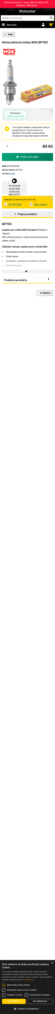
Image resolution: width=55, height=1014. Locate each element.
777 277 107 (14, 204)
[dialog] (27, 987)
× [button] (52, 963)
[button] (27, 1009)
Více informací (28, 979)
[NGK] (9, 52)
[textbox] (27, 18)
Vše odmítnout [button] (40, 1001)
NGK (10, 34)
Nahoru (47, 293)
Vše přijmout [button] (14, 1001)
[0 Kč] (50, 24)
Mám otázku (40, 204)
